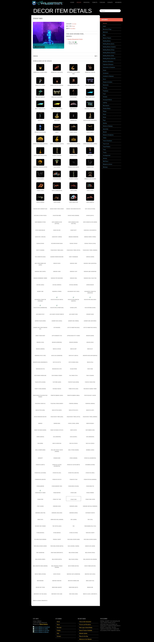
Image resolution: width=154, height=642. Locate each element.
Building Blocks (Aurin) (108, 44)
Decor (79, 2)
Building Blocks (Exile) (108, 55)
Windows (105, 167)
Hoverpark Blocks (107, 99)
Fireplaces (105, 91)
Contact (59, 636)
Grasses (105, 96)
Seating (105, 123)
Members (118, 2)
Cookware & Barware (108, 76)
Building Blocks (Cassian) (109, 47)
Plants (104, 114)
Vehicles (105, 158)
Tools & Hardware (107, 140)
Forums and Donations (85, 624)
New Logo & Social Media (85, 627)
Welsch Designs (44, 624)
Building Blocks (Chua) (108, 50)
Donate (110, 2)
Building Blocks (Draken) (109, 52)
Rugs (104, 120)
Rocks (104, 117)
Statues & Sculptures (108, 135)
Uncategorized (106, 155)
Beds (104, 35)
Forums (102, 2)
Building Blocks (107, 41)
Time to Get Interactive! (85, 621)
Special (105, 132)
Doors (104, 79)
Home (72, 2)
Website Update (83, 633)
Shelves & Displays (108, 126)
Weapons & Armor (107, 164)
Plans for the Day (83, 636)
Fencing (105, 88)
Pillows (104, 111)
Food (104, 94)
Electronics (105, 85)
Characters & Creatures (109, 67)
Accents (105, 23)
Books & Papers (107, 38)
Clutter (104, 70)
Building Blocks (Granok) (109, 58)
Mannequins (106, 105)
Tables (104, 138)
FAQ (58, 633)
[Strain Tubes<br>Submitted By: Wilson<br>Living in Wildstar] (48, 35)
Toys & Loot (106, 143)
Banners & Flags (107, 29)
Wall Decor (105, 161)
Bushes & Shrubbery (108, 61)
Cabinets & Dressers (108, 64)
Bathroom (105, 32)
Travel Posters (106, 146)
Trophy (104, 152)
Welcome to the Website (85, 639)
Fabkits (94, 2)
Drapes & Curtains (107, 82)
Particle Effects (106, 108)
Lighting (105, 102)
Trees (104, 149)
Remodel (86, 2)
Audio (104, 26)
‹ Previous (35, 56)
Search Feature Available (85, 630)
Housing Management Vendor (75, 39)
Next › (96, 56)
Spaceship (105, 129)
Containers (105, 73)
